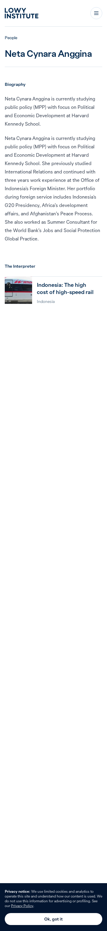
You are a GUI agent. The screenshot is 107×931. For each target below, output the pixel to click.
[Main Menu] (96, 13)
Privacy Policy (22, 905)
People (11, 37)
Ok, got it (53, 919)
